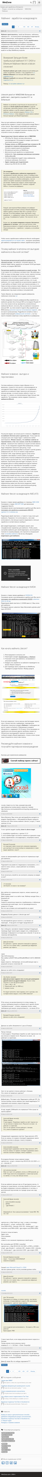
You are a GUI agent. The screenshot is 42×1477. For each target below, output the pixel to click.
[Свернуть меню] (39, 2)
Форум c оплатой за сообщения (12, 9)
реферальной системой (22, 314)
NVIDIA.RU (29, 595)
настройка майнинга (11, 534)
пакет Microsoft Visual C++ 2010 (16, 1267)
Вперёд (37, 27)
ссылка (3, 1290)
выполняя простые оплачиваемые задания (23, 310)
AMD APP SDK (19, 504)
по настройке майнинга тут (17, 83)
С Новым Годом (6, 1420)
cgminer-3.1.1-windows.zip (9, 512)
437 (32, 27)
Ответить (5, 24)
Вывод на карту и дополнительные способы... (16, 1414)
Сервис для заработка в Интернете (11, 7)
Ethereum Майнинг (8, 114)
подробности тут (8, 76)
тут (34, 72)
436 (28, 27)
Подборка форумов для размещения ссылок (15, 1386)
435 (24, 27)
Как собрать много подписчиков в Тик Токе (15, 1396)
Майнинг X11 (28, 112)
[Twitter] (11, 1463)
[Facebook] (7, 1463)
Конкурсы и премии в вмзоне (10, 1422)
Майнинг (5, 11)
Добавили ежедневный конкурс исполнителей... (16, 1416)
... (15, 1371)
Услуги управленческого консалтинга (13, 1391)
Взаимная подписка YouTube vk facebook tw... (15, 1418)
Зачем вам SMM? (7, 1380)
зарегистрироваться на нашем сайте (13, 240)
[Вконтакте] (15, 1463)
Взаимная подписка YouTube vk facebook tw (15, 1402)
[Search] (30, 2)
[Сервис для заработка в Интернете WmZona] (6, 2)
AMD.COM (35, 502)
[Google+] (3, 1463)
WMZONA (28, 9)
